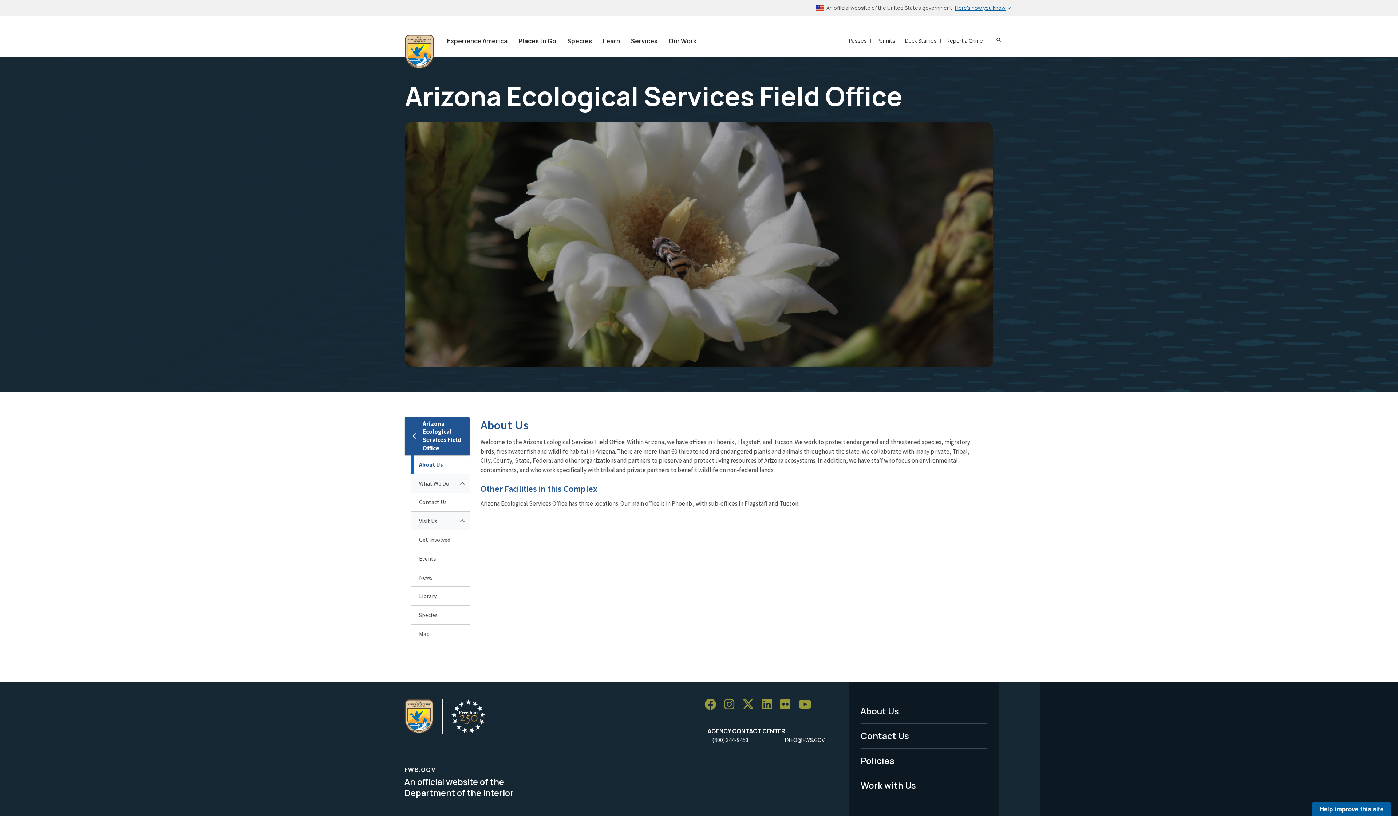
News (426, 577)
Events (427, 558)
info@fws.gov (805, 740)
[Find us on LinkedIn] (769, 704)
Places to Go (537, 41)
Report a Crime (965, 40)
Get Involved (434, 539)
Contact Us (433, 502)
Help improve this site (1351, 808)
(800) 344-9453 (730, 740)
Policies (878, 760)
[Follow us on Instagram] (731, 704)
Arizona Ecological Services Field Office (442, 436)
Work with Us (888, 785)
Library (428, 596)
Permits (886, 40)
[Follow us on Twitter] (750, 704)
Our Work (682, 41)
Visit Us (428, 521)
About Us (431, 464)
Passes (858, 40)
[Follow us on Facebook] (712, 704)
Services (644, 41)
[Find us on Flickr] (787, 704)
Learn (611, 41)
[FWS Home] (419, 51)
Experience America (477, 41)
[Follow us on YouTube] (807, 704)
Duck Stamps (921, 40)
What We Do (434, 483)
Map (424, 634)
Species (579, 41)
